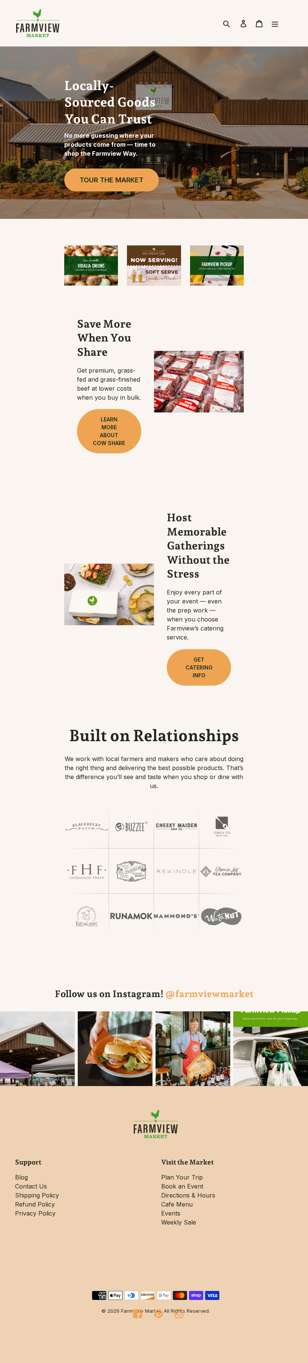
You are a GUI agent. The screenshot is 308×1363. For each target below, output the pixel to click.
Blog (21, 1177)
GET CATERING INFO (199, 667)
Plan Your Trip (182, 1177)
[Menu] (275, 23)
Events (170, 1213)
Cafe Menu (177, 1204)
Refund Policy (35, 1204)
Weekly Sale (178, 1222)
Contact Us (31, 1186)
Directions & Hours (188, 1195)
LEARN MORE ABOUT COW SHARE (109, 431)
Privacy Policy (35, 1213)
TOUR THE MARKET (111, 180)
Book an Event (182, 1186)
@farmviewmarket (209, 993)
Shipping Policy (37, 1195)
